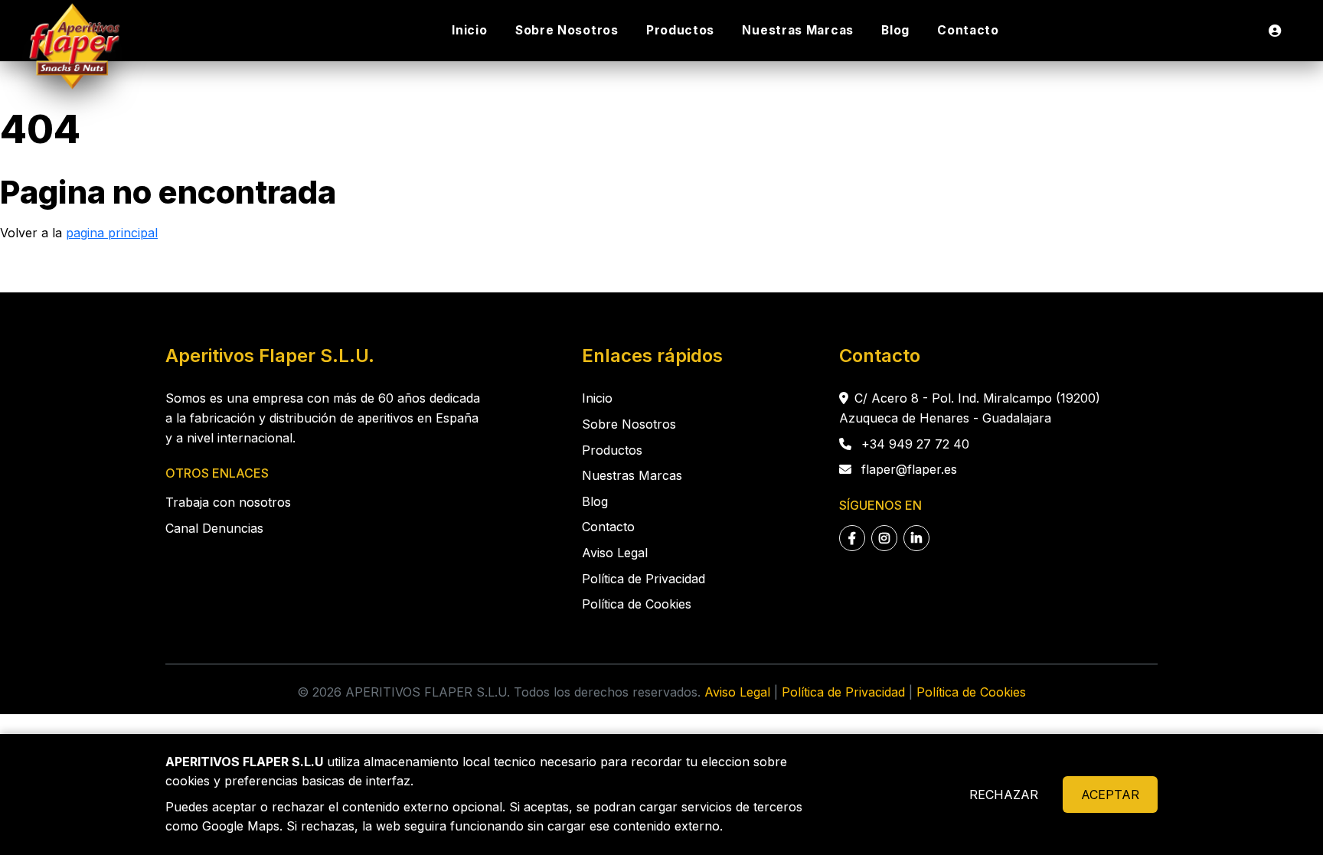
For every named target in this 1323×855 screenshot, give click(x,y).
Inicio (469, 30)
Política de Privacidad (643, 578)
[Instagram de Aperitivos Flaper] (884, 538)
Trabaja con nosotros (228, 502)
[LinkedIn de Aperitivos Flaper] (916, 538)
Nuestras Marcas (798, 30)
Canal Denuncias (214, 528)
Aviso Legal (615, 552)
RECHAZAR (1003, 794)
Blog (895, 30)
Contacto (968, 30)
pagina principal (112, 232)
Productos (680, 30)
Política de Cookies (636, 604)
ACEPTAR (1110, 794)
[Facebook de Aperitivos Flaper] (852, 538)
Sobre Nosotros (567, 30)
